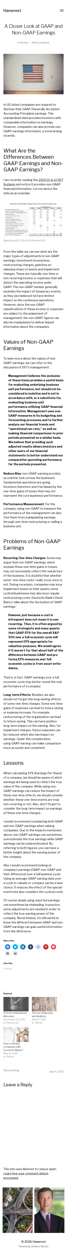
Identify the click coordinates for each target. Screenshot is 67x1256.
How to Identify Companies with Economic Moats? (13, 1046)
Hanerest (12, 10)
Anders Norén (39, 1246)
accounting (12, 1070)
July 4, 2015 (56, 1071)
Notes (24, 42)
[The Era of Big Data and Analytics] (44, 1004)
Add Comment (40, 42)
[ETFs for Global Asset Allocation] (16, 1004)
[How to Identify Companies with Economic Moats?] (16, 1034)
